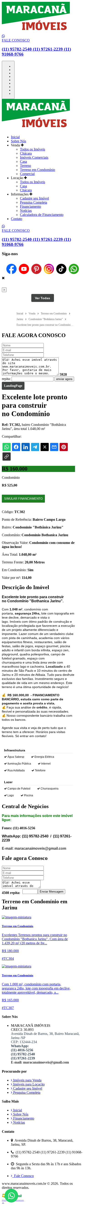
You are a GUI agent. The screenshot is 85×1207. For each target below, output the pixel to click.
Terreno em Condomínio (37, 170)
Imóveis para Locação (28, 1084)
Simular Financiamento (23, 498)
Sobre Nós (18, 141)
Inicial (15, 137)
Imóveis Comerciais (34, 157)
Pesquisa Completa (33, 202)
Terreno (25, 166)
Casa (23, 161)
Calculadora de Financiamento (41, 215)
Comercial (27, 174)
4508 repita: (11, 893)
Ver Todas (42, 298)
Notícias (26, 210)
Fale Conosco (23, 1176)
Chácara (26, 153)
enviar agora (64, 379)
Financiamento (30, 206)
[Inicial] (36, 32)
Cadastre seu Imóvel (34, 198)
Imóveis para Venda (26, 1080)
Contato (16, 219)
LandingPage (13, 386)
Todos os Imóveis (32, 149)
